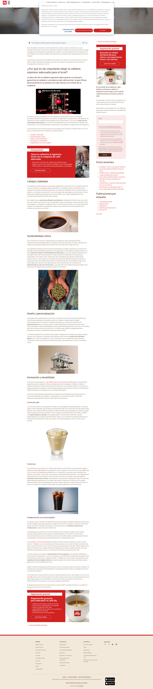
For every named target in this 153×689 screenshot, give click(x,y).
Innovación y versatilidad (38, 141)
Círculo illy (37, 655)
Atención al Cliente (88, 644)
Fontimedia (80, 686)
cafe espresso (105, 202)
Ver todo (99, 214)
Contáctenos (96, 2)
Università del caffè (39, 658)
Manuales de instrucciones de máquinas (90, 660)
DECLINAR (102, 30)
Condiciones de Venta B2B (65, 650)
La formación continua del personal (39, 542)
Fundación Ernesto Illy (40, 650)
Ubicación (37, 661)
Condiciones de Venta (64, 647)
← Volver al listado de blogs (37, 625)
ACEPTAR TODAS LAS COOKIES (83, 30)
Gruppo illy (37, 652)
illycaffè (30, 577)
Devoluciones (87, 650)
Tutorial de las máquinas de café (90, 656)
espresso (104, 204)
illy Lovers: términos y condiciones (64, 659)
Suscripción (62, 652)
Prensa (37, 666)
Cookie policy (62, 665)
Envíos (85, 647)
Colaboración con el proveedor (40, 143)
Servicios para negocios (74, 2)
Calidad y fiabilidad (36, 135)
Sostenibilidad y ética (37, 137)
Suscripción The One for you (65, 655)
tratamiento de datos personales (114, 127)
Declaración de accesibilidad (84, 677)
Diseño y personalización (38, 139)
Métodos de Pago (87, 652)
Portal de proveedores (72, 677)
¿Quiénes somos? (39, 647)
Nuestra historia (39, 644)
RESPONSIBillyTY (39, 669)
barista (103, 206)
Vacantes (64, 677)
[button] (29, 42)
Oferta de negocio (52, 2)
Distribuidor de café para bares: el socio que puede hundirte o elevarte (111, 188)
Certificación (38, 663)
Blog (112, 2)
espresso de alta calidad (49, 188)
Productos (62, 2)
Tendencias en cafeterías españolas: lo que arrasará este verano (111, 174)
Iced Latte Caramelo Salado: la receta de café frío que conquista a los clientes (112, 179)
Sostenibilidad (86, 2)
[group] (58, 42)
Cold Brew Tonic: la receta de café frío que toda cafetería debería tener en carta (112, 169)
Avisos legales (62, 644)
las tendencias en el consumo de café (59, 382)
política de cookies (73, 21)
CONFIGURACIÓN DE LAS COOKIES (68, 30)
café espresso (41, 470)
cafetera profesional (107, 208)
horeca (103, 210)
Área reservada (105, 2)
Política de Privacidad (64, 662)
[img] (83, 43)
